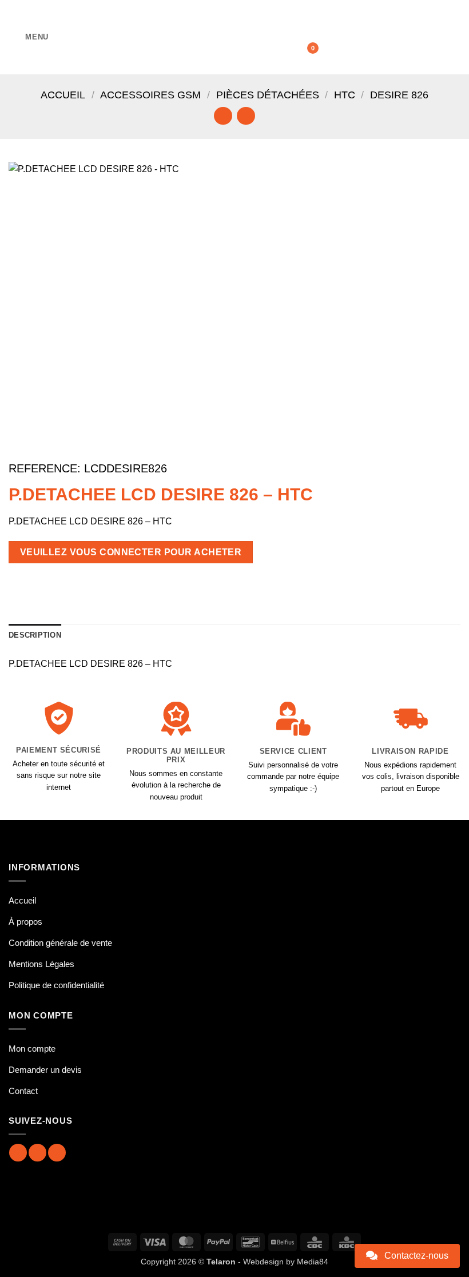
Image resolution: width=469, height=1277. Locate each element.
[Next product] (223, 116)
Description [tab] (35, 635)
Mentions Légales (41, 964)
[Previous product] (246, 116)
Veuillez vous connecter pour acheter (131, 552)
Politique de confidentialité (56, 985)
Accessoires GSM (150, 95)
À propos (25, 921)
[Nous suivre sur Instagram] (37, 1152)
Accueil (63, 95)
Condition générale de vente (60, 943)
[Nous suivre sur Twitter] (57, 1152)
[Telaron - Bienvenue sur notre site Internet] (234, 37)
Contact (23, 1091)
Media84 (312, 1261)
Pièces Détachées (267, 95)
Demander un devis (45, 1070)
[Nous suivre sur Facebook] (18, 1152)
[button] (29, 37)
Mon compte (32, 1048)
